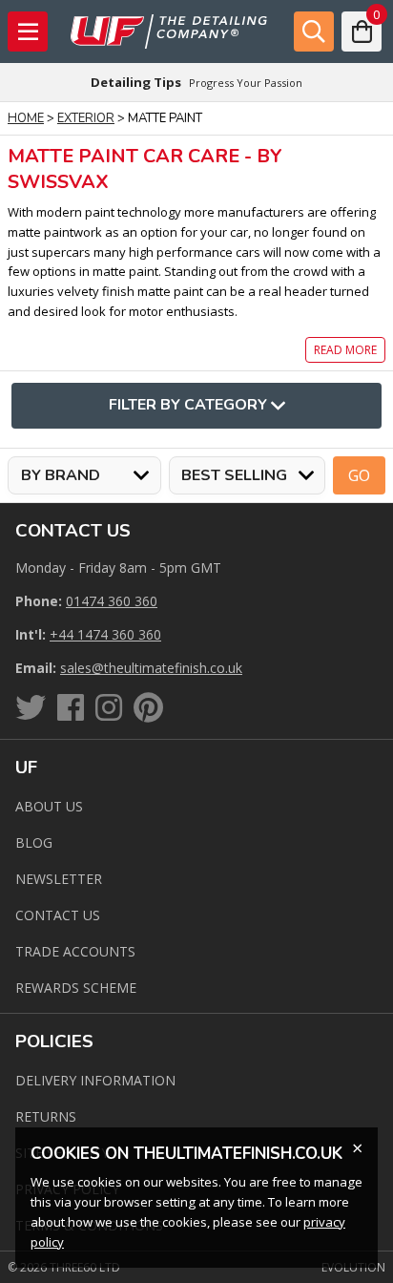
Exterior (85, 118)
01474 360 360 (111, 601)
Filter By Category (188, 404)
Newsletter (58, 879)
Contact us (57, 915)
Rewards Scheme (75, 987)
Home (26, 118)
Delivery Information (95, 1080)
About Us (49, 806)
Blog (33, 842)
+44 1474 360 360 (105, 634)
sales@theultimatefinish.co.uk (151, 668)
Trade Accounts (75, 951)
